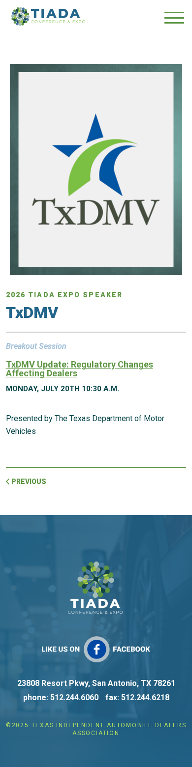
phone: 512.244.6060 (60, 697)
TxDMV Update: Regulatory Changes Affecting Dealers (79, 368)
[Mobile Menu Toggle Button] (174, 17)
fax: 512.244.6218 (137, 697)
